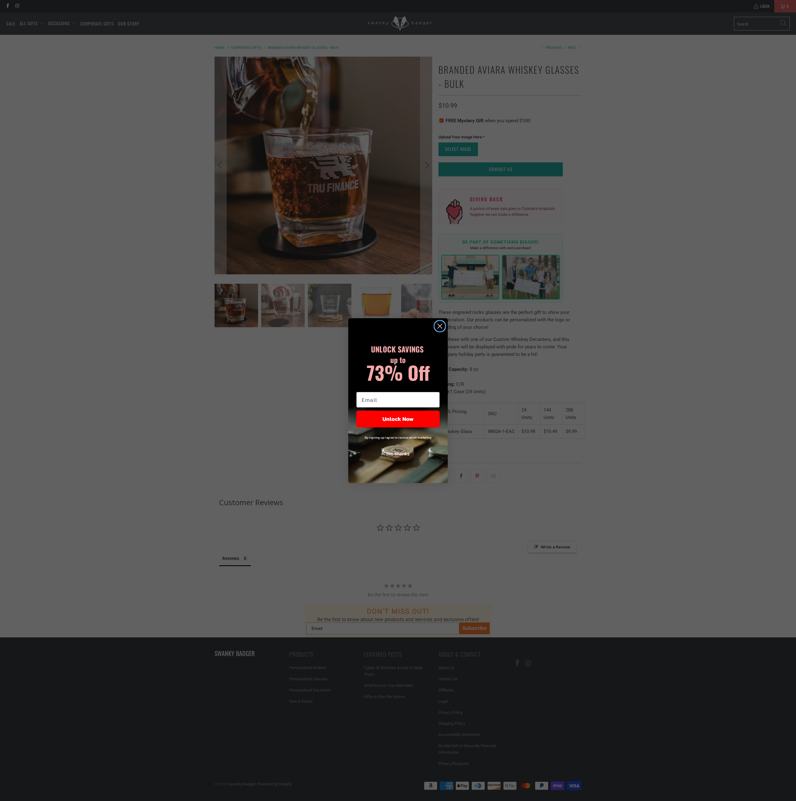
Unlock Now (398, 419)
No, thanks (398, 453)
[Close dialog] (439, 326)
